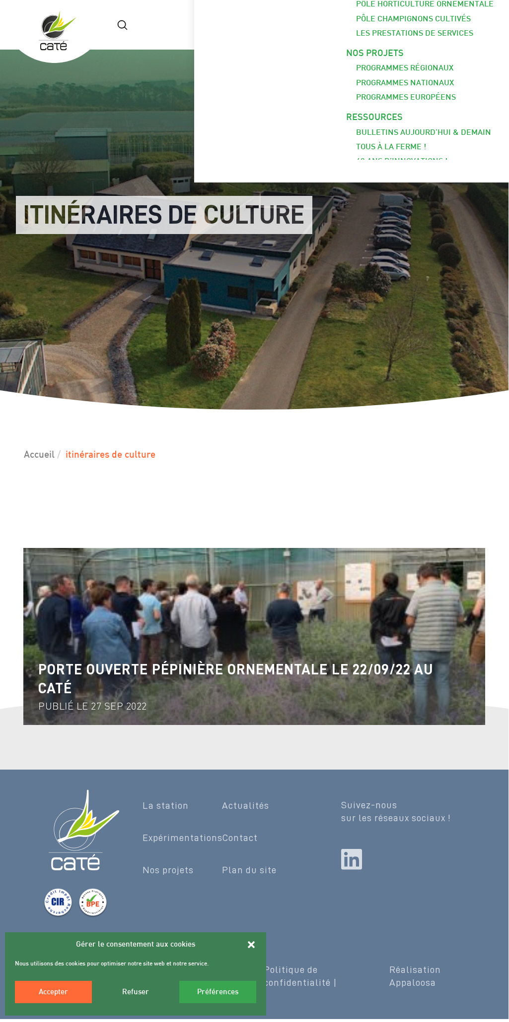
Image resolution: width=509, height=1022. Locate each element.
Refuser (135, 992)
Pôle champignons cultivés (413, 19)
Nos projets (375, 54)
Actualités (245, 805)
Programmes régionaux (404, 68)
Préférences (217, 992)
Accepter (53, 992)
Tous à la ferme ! (391, 147)
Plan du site (249, 870)
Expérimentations (182, 837)
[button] (251, 945)
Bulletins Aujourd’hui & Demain (423, 133)
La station (166, 805)
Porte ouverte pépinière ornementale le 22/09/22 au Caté (235, 679)
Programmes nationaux (405, 83)
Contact (240, 837)
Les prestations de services (414, 34)
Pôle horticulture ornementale (425, 4)
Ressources (374, 118)
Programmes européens (406, 98)
